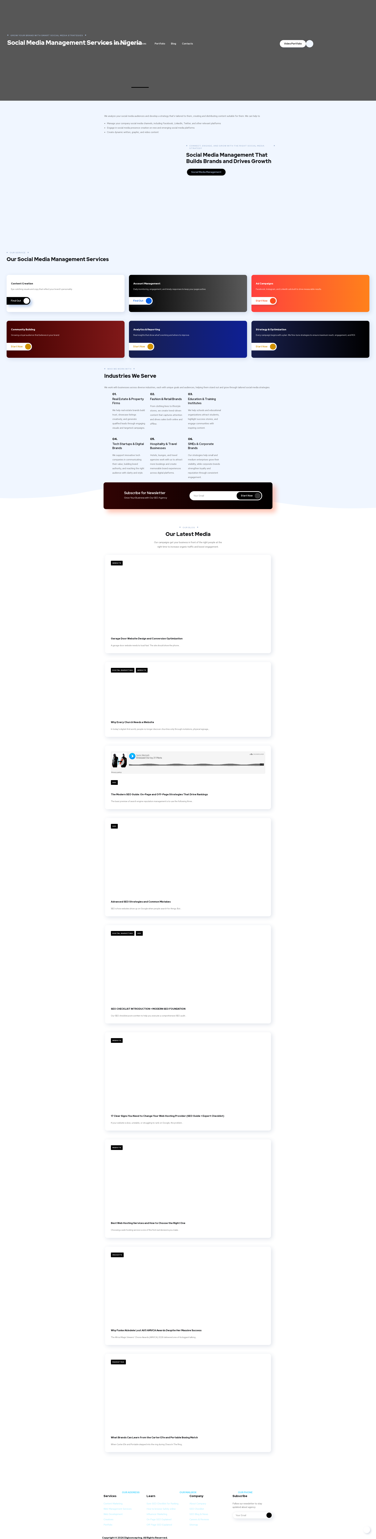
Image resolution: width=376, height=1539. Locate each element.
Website (116, 563)
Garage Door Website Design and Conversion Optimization (147, 638)
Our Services (138, 43)
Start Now (262, 300)
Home (105, 43)
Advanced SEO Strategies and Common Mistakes (141, 901)
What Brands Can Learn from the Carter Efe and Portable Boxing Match (154, 1437)
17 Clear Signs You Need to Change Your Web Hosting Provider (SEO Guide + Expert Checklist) (167, 1116)
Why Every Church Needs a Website (132, 722)
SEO (114, 782)
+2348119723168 (245, 1487)
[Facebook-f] (105, 1532)
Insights (117, 1255)
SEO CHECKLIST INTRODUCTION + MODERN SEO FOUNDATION (148, 1008)
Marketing (118, 1362)
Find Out (16, 300)
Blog (173, 43)
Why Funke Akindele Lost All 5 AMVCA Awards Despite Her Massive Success (156, 1330)
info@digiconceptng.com (188, 1487)
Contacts (187, 43)
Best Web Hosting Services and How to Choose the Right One (148, 1223)
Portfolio (160, 43)
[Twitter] (191, 1532)
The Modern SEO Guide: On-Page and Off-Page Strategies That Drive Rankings (159, 794)
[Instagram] (148, 1532)
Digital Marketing (122, 670)
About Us (120, 43)
